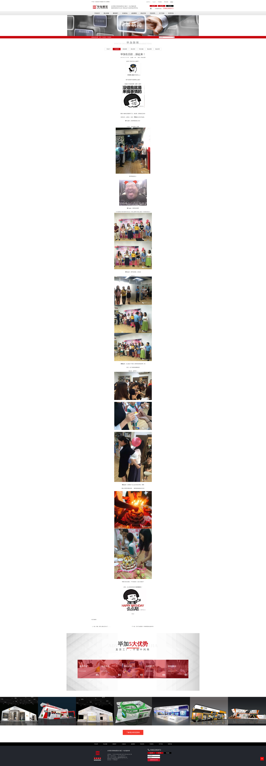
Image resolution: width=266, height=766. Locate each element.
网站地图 (166, 1)
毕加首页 (97, 13)
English (154, 1)
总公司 (151, 753)
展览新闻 (125, 49)
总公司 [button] (153, 6)
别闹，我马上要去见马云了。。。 (103, 626)
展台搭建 (106, 13)
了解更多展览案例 (133, 732)
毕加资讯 (152, 13)
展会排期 (149, 49)
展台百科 (133, 49)
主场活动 (124, 13)
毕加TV (108, 49)
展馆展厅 (115, 13)
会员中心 (148, 1)
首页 (100, 37)
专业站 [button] (169, 6)
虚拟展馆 (134, 13)
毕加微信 (160, 1)
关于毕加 (161, 13)
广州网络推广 (115, 759)
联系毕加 (171, 13)
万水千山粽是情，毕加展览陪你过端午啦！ (145, 626)
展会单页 (157, 49)
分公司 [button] (161, 6)
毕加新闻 (109, 37)
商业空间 (143, 13)
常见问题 (141, 49)
